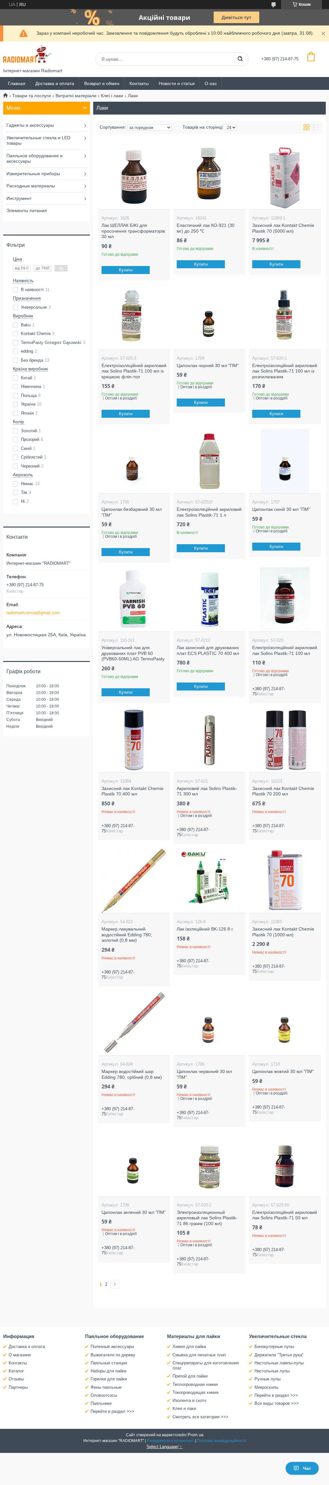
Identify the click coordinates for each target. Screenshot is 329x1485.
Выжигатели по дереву (113, 1354)
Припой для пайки (190, 1376)
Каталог (16, 1371)
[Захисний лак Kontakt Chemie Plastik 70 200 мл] (285, 740)
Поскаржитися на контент (170, 1440)
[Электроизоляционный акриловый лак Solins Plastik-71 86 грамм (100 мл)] (209, 1164)
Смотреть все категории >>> (200, 1416)
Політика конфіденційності (221, 1440)
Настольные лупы (271, 1371)
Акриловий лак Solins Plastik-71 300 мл (207, 791)
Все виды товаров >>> (276, 1403)
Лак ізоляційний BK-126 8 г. (205, 928)
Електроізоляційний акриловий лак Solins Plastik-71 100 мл (284, 650)
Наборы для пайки (108, 1371)
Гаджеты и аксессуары (30, 125)
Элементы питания (26, 210)
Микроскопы (266, 1387)
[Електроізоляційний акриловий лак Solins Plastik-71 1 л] (209, 461)
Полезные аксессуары (112, 1346)
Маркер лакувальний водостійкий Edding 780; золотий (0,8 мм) (127, 934)
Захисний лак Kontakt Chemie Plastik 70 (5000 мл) (283, 228)
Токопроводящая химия (195, 1392)
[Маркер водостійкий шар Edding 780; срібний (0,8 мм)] (134, 1023)
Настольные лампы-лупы (279, 1363)
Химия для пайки (189, 1346)
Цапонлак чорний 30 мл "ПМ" (208, 365)
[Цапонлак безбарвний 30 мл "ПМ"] (134, 461)
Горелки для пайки (109, 1379)
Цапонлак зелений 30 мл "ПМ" (134, 1212)
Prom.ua (195, 1434)
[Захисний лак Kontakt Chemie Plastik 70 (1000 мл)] (285, 881)
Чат (307, 1468)
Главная (16, 83)
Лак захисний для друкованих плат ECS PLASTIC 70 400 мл (208, 650)
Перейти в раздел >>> (112, 1411)
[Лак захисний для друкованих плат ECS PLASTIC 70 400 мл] (209, 599)
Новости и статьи (177, 83)
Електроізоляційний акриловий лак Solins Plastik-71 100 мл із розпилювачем (284, 371)
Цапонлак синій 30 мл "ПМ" (281, 509)
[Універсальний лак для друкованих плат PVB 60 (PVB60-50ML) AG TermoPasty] (134, 599)
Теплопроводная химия (195, 1384)
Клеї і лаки (112, 95)
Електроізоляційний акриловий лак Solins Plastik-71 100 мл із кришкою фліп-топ (134, 371)
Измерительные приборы (33, 173)
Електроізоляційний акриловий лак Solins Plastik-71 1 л (209, 512)
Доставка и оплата (54, 83)
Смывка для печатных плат (199, 1354)
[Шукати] (240, 59)
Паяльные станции (109, 1363)
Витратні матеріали (76, 95)
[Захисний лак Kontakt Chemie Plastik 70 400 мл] (134, 740)
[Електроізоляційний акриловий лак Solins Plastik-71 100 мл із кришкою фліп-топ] (134, 317)
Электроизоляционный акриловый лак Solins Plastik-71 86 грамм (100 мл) (207, 1218)
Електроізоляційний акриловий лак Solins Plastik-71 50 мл (284, 1215)
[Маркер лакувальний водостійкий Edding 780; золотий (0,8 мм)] (134, 881)
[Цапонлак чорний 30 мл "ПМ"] (209, 317)
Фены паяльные (106, 1387)
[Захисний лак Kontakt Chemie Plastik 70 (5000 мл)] (285, 177)
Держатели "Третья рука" (279, 1354)
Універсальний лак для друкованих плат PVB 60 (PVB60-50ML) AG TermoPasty (133, 653)
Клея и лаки (184, 1408)
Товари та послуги (31, 95)
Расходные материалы (30, 185)
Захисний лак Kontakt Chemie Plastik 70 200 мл (283, 791)
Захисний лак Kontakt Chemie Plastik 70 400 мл (133, 791)
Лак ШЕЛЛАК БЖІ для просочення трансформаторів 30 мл (133, 231)
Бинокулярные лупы (274, 1346)
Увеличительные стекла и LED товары (38, 140)
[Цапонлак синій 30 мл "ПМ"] (285, 461)
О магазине (20, 1354)
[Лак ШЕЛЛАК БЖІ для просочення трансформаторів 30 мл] (134, 177)
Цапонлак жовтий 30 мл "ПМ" (283, 1071)
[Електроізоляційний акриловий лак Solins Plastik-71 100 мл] (285, 599)
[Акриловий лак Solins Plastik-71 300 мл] (209, 740)
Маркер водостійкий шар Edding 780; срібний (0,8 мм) (132, 1074)
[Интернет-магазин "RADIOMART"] (27, 55)
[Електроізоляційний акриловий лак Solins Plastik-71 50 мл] (285, 1164)
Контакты (139, 83)
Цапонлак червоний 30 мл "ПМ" (204, 1074)
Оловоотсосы (104, 1395)
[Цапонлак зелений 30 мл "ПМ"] (134, 1164)
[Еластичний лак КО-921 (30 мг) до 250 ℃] (209, 177)
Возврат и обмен (102, 83)
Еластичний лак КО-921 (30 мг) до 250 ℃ (206, 228)
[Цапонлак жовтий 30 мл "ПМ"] (285, 1023)
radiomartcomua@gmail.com (33, 612)
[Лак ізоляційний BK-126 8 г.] (209, 881)
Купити (125, 270)
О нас (211, 83)
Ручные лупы (267, 1379)
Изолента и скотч (189, 1400)
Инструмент (18, 198)
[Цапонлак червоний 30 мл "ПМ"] (209, 1023)
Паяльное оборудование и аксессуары (34, 158)
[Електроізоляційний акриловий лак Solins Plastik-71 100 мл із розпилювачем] (285, 317)
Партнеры (18, 1387)
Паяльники (101, 1403)
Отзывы (16, 1379)
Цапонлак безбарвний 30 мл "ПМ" (132, 512)
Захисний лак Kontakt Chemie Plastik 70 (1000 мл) (283, 931)
